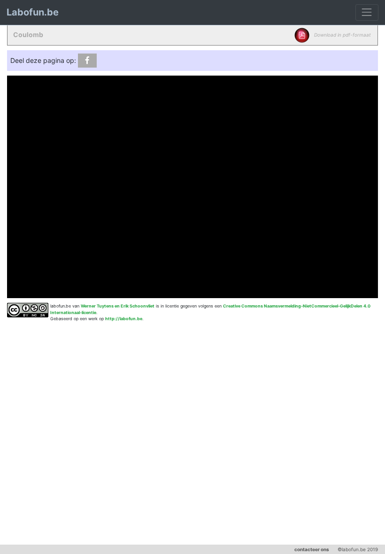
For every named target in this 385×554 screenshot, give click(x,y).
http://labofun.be (123, 318)
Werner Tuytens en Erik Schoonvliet (117, 305)
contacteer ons (311, 549)
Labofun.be (33, 12)
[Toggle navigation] (366, 12)
